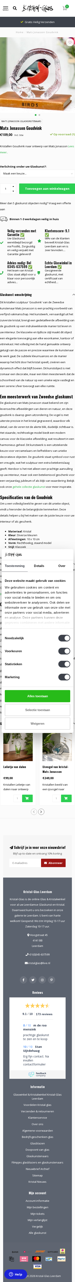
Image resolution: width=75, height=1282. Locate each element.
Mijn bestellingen (37, 1207)
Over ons (37, 1124)
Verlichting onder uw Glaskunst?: (23, 166)
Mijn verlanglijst (37, 1220)
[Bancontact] (49, 1259)
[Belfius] (27, 1252)
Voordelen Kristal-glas (37, 1105)
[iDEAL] (62, 1254)
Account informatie (37, 1201)
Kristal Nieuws (37, 1182)
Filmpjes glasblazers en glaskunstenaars (37, 1162)
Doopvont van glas (37, 1150)
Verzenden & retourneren (37, 1111)
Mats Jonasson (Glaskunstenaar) (21, 121)
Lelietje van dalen (14, 766)
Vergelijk (37, 1226)
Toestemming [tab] (15, 566)
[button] (35, 115)
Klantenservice (37, 1117)
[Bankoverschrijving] (15, 1252)
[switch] (64, 651)
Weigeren (37, 723)
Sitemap (37, 1175)
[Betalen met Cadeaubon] (11, 1259)
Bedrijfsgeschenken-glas (37, 1137)
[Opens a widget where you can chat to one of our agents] (15, 1274)
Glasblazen (37, 1143)
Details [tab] (39, 566)
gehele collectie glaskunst (28, 487)
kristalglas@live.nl (39, 963)
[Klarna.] (24, 1259)
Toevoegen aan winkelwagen (47, 189)
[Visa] (37, 1266)
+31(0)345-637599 (39, 954)
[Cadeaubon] (53, 1252)
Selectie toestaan (37, 709)
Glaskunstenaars (37, 1156)
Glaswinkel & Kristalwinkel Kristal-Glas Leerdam (37, 1096)
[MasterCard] (36, 1259)
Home (20, 32)
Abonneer (55, 863)
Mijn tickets (38, 1214)
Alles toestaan (37, 696)
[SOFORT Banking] (40, 1252)
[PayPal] (61, 1259)
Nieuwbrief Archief (37, 1169)
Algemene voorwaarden (37, 1130)
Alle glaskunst (37, 1233)
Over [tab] (61, 566)
